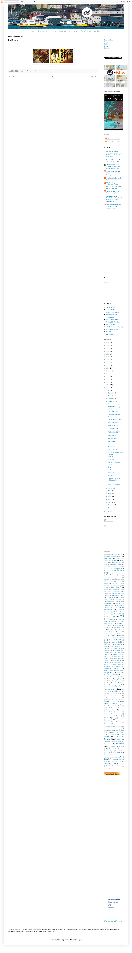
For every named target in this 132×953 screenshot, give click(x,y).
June (109, 494)
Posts (108, 138)
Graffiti (113, 636)
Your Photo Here (113, 411)
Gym (109, 467)
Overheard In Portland (113, 178)
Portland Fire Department (117, 708)
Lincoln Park (115, 650)
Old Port (110, 689)
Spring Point (120, 739)
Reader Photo (110, 722)
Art (119, 556)
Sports (118, 736)
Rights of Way (110, 183)
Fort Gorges (110, 629)
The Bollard (109, 332)
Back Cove (107, 558)
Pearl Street (114, 701)
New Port (114, 676)
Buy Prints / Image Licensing (61, 31)
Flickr (106, 44)
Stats (107, 741)
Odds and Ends (107, 687)
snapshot (111, 732)
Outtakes (120, 693)
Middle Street (117, 664)
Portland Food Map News (114, 160)
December (111, 393)
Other (105, 693)
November (111, 396)
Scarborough (119, 726)
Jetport (112, 646)
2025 (108, 346)
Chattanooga (116, 589)
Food (109, 625)
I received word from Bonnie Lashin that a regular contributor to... (114, 199)
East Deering (120, 605)
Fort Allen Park (118, 628)
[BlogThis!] (12, 71)
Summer (37, 71)
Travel (108, 753)
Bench (105, 564)
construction (111, 597)
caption (106, 587)
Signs (113, 730)
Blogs (122, 573)
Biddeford (106, 571)
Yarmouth (106, 768)
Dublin (122, 603)
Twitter (106, 46)
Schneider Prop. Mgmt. (113, 329)
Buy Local (110, 581)
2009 (108, 391)
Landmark (117, 648)
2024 (108, 348)
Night (118, 678)
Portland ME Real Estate (113, 322)
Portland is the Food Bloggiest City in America (114, 480)
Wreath (120, 766)
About (75, 31)
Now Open (107, 683)
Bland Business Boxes (114, 484)
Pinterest (106, 48)
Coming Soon (120, 593)
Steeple (119, 741)
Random (118, 720)
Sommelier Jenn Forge (112, 161)
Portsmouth (118, 712)
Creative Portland (111, 310)
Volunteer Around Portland (117, 755)
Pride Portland (107, 716)
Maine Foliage (112, 435)
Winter (107, 763)
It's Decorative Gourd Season (114, 180)
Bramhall (106, 579)
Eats (123, 612)
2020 (108, 360)
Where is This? (116, 761)
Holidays (121, 642)
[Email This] (10, 71)
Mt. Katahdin (118, 670)
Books (120, 575)
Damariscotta (109, 601)
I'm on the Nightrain (114, 414)
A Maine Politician (113, 422)
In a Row (110, 475)
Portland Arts (110, 317)
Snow (122, 732)
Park (120, 696)
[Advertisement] (110, 293)
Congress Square (118, 595)
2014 (108, 376)
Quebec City (120, 718)
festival (120, 621)
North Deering (112, 681)
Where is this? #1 (113, 428)
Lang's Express (112, 444)
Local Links (97, 31)
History (106, 642)
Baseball (122, 558)
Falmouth (112, 619)
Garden (106, 634)
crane (111, 599)
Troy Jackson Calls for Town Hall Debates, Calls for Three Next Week (114, 154)
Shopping (106, 730)
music (120, 673)
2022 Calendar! (43, 31)
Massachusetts (118, 662)
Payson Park (115, 700)
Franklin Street (120, 629)
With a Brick (111, 447)
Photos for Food (113, 706)
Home (32, 31)
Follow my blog (113, 909)
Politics (106, 708)
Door (117, 603)
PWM (113, 718)
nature (116, 675)
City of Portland (111, 307)
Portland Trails (111, 710)
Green (114, 638)
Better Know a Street (110, 567)
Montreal (118, 666)
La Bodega (111, 470)
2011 (108, 385)
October (110, 399)
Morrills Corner (108, 670)
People (122, 702)
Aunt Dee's (111, 460)
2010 (108, 388)
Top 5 (111, 751)
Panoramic (107, 696)
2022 (108, 354)
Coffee (120, 591)
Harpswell (112, 640)
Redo (120, 722)
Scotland (106, 728)
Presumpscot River (116, 714)
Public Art (117, 716)
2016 (108, 371)
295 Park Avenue (113, 457)
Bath (107, 560)
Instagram (107, 42)
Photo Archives (86, 31)
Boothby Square (112, 438)
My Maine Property (111, 315)
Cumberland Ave (119, 599)
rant (123, 720)
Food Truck (118, 625)
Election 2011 (117, 614)
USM (118, 753)
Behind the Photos (117, 562)
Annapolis (106, 554)
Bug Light (121, 579)
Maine (106, 658)
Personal (109, 704)
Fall (122, 616)
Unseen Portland (111, 196)
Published (106, 718)
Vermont (106, 755)
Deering (118, 601)
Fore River (107, 628)
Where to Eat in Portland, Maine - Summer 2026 (113, 167)
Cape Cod (114, 583)
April (110, 499)
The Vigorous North (112, 191)
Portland (110, 905)
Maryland (109, 662)
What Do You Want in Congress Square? (112, 207)
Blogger (79, 940)
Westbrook (114, 759)
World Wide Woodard (113, 171)
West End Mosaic (113, 417)
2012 (108, 382)
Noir (105, 681)
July (109, 491)
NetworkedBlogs (112, 899)
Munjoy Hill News (112, 151)
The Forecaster (110, 334)
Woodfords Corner (110, 766)
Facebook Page (108, 40)
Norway (120, 681)
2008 (108, 511)
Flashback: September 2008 (114, 463)
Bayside (113, 560)
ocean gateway (115, 685)
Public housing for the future (114, 193)
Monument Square (111, 668)
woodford (121, 764)
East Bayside (109, 605)
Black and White (118, 570)
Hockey (114, 642)
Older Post (94, 77)
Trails (116, 751)
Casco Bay (115, 587)
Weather (116, 757)
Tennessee (111, 749)
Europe (106, 616)
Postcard (106, 714)
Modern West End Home (115, 420)
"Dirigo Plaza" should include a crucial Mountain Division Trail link (113, 186)
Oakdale (115, 683)
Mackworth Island (116, 656)
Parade (114, 696)
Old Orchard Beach (119, 687)
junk (108, 648)
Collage (106, 593)
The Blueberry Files (112, 165)
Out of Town (112, 694)
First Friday (108, 623)
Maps (113, 660)
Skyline (121, 730)
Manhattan (107, 660)
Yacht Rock (111, 473)
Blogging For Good (113, 573)
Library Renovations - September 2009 (114, 432)
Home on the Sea (113, 425)
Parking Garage (108, 697)
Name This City (112, 449)
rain (111, 720)
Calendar (119, 581)
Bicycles (117, 569)
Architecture (115, 554)
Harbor (121, 637)
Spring (107, 738)
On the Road (117, 692)
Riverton (116, 724)
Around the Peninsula (110, 556)
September (111, 401)
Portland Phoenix (111, 324)
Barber (115, 558)
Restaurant (107, 724)
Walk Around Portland (113, 204)
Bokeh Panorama (111, 575)
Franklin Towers (111, 631)
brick (113, 579)
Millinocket (107, 666)
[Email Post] (22, 71)
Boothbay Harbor (109, 577)
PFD (114, 704)
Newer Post (12, 77)
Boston (119, 577)
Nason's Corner (108, 674)
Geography (113, 634)
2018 (108, 365)
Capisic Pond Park (117, 585)
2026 (108, 343)
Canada (106, 583)
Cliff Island (113, 591)
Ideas (109, 644)
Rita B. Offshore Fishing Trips (115, 327)
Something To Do (113, 734)
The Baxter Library (113, 404)
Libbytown (107, 650)
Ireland (106, 646)
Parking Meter (118, 697)
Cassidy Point (107, 589)
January (110, 508)
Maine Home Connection (113, 312)
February (111, 505)
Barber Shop (111, 441)
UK (113, 753)
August (110, 488)
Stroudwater (107, 744)
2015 (108, 374)
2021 (108, 357)
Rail (107, 720)
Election (108, 614)
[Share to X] (14, 71)
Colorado (112, 593)
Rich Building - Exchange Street (115, 453)
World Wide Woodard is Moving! (113, 174)
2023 (108, 351)
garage (119, 631)
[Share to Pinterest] (18, 71)
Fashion (113, 621)
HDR (119, 640)
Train (122, 751)
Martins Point (120, 660)
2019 (108, 362)
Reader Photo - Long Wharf (114, 407)
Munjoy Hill (108, 672)
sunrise (113, 747)
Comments (110, 142)
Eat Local (116, 612)
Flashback (120, 623)
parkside (32, 71)
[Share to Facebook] (16, 71)
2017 (108, 368)
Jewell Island (120, 646)
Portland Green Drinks (112, 319)
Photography (111, 907)
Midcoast (106, 664)
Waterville (108, 757)
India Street (116, 644)
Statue (113, 741)
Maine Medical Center (116, 658)
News (110, 679)
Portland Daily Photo (113, 902)
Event (113, 616)
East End (110, 608)
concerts (108, 595)
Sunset (121, 746)
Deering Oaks (108, 603)
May (109, 496)
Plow (121, 706)
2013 (108, 379)
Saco (111, 726)
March (110, 502)
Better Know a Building (116, 564)
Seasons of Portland (116, 728)
